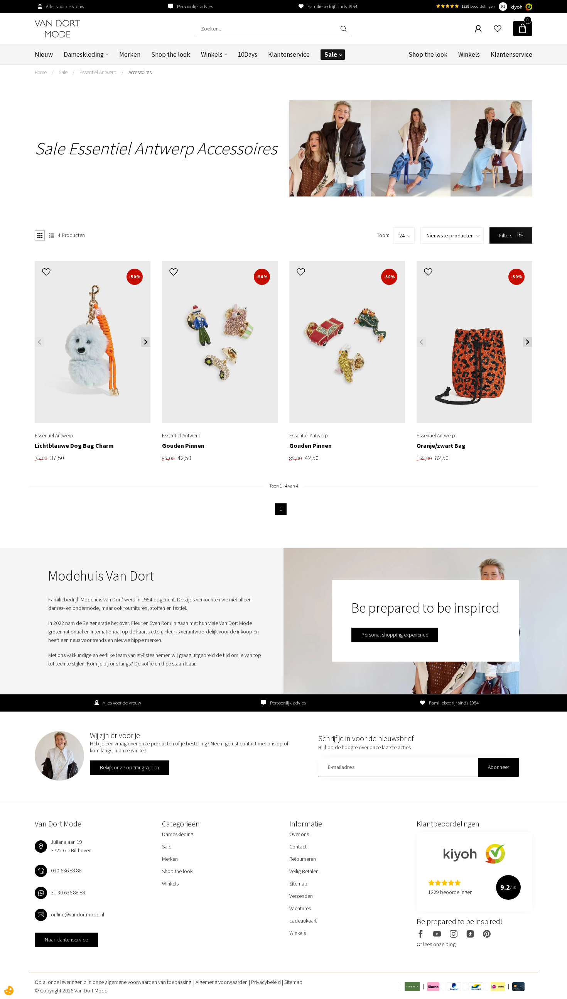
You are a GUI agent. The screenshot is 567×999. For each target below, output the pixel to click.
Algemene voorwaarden (222, 982)
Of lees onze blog (436, 944)
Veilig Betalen (304, 871)
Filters (506, 235)
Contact (298, 846)
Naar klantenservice (66, 939)
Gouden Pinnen (183, 445)
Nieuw (44, 54)
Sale (330, 54)
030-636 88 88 (66, 870)
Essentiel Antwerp (97, 72)
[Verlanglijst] (497, 28)
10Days (247, 54)
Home (41, 72)
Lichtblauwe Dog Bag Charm (74, 445)
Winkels (212, 54)
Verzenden (301, 895)
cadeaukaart (303, 920)
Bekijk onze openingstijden (129, 767)
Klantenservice (289, 54)
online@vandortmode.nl (77, 914)
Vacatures (300, 908)
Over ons (299, 834)
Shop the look (170, 54)
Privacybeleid (266, 982)
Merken (129, 54)
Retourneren (302, 858)
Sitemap (298, 883)
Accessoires (140, 72)
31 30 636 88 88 (68, 892)
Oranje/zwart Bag (441, 445)
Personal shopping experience (394, 634)
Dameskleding (84, 54)
